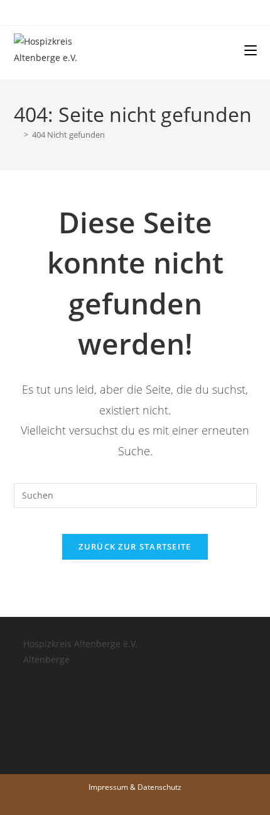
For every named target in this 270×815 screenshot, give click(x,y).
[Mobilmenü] (250, 49)
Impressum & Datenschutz (135, 787)
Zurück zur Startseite (134, 546)
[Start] (17, 134)
